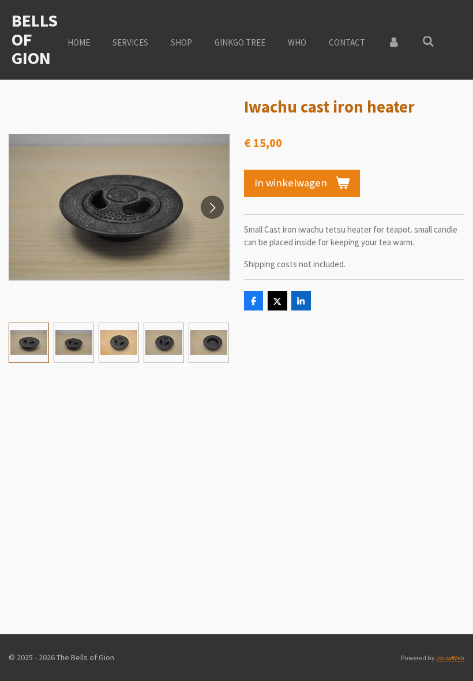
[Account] (394, 43)
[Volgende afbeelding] (212, 207)
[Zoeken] (428, 41)
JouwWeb (450, 658)
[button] (29, 343)
